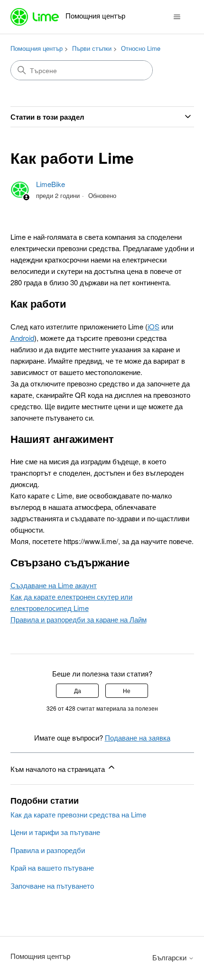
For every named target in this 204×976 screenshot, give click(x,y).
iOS (153, 326)
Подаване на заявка (137, 737)
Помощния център (36, 48)
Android (22, 338)
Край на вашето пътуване (52, 868)
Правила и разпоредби (47, 850)
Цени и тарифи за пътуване (55, 832)
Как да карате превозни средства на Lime (78, 814)
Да (77, 690)
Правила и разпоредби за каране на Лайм (78, 619)
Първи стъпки (91, 48)
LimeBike (50, 184)
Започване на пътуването (52, 886)
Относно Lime (140, 48)
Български (170, 957)
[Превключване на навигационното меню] (177, 17)
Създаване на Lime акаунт (53, 585)
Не (126, 690)
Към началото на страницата (58, 769)
